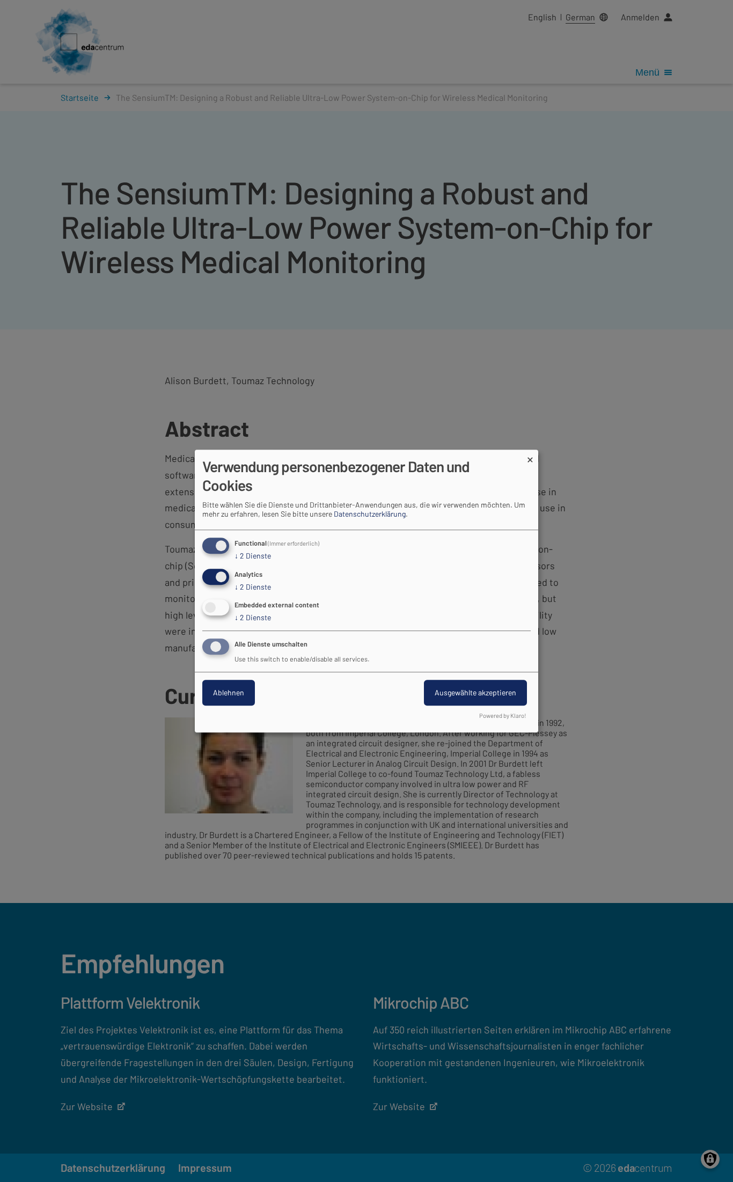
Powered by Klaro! (502, 715)
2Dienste (252, 555)
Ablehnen (228, 692)
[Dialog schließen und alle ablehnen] (530, 456)
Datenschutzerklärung (370, 513)
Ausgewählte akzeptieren (475, 692)
